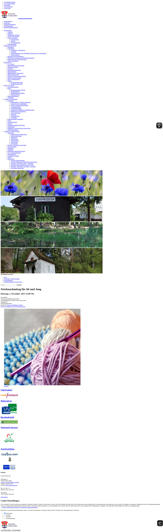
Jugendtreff (10, 148)
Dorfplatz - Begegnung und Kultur (16, 145)
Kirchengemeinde (12, 122)
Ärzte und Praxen (15, 113)
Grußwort (10, 32)
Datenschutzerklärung (10, 24)
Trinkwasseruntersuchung (14, 78)
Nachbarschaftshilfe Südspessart (16, 125)
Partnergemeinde (11, 44)
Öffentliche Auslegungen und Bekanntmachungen (20, 58)
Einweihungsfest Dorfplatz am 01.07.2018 (22, 165)
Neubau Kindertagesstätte (18, 160)
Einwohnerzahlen (15, 42)
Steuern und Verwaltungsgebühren (16, 76)
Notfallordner (11, 127)
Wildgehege (14, 137)
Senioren (9, 123)
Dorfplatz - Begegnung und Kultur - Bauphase (23, 166)
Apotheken (14, 117)
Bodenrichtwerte (15, 94)
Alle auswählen (16, 530)
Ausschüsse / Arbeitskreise (18, 50)
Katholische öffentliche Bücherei (16, 151)
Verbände (13, 52)
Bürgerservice (8, 62)
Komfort (8, 516)
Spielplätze (10, 149)
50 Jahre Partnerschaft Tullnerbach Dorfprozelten (24, 162)
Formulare (10, 68)
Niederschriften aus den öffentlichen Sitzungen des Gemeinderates (28, 53)
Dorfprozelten (8, 30)
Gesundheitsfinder (16, 107)
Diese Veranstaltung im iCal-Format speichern (13, 306)
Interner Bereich (15, 55)
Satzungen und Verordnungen (15, 56)
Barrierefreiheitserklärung (11, 27)
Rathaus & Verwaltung (10, 45)
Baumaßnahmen (15, 91)
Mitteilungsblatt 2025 (13, 75)
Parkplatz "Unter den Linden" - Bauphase (22, 163)
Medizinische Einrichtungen (18, 111)
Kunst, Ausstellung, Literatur (15, 305)
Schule (9, 120)
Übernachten (14, 143)
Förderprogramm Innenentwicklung (17, 59)
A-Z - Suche (10, 64)
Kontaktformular (8, 26)
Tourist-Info (10, 133)
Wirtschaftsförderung (13, 96)
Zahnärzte (13, 114)
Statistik (8, 515)
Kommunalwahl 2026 (17, 82)
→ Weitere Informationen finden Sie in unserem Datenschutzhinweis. (19, 507)
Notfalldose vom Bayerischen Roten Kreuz (19, 128)
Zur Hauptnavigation (9, 2)
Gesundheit (10, 101)
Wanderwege (14, 139)
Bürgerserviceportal (12, 67)
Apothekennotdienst (16, 108)
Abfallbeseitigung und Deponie (15, 65)
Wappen (13, 41)
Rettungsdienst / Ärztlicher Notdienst (21, 102)
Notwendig (9, 513)
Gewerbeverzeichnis (12, 87)
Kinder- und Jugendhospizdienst (19, 105)
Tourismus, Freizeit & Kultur (12, 131)
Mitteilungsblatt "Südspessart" (15, 73)
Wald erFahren (15, 140)
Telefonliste (10, 47)
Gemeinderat (10, 48)
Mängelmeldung (11, 71)
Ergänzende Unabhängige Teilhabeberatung (22, 110)
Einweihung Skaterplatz (17, 168)
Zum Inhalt (7, 5)
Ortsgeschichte (15, 39)
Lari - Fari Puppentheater (14, 153)
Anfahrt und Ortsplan (13, 36)
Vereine (9, 157)
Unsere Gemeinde (12, 38)
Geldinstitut (10, 97)
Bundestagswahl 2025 (17, 84)
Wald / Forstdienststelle (13, 79)
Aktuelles (10, 33)
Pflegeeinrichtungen (12, 130)
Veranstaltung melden (13, 156)
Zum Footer (7, 8)
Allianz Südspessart (12, 61)
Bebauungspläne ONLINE (18, 90)
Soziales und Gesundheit (10, 99)
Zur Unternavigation (9, 3)
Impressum (7, 23)
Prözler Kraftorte (11, 146)
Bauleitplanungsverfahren (18, 93)
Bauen (9, 88)
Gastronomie (14, 142)
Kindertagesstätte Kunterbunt (15, 119)
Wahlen (9, 81)
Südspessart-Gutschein (13, 35)
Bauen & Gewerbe (9, 85)
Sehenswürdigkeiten (16, 136)
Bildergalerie (10, 159)
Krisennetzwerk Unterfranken (19, 104)
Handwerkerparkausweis (14, 70)
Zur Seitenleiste (8, 6)
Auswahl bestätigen (6, 530)
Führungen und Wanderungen (19, 134)
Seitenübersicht (8, 21)
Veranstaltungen (11, 154)
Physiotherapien (15, 116)
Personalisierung (10, 518)
